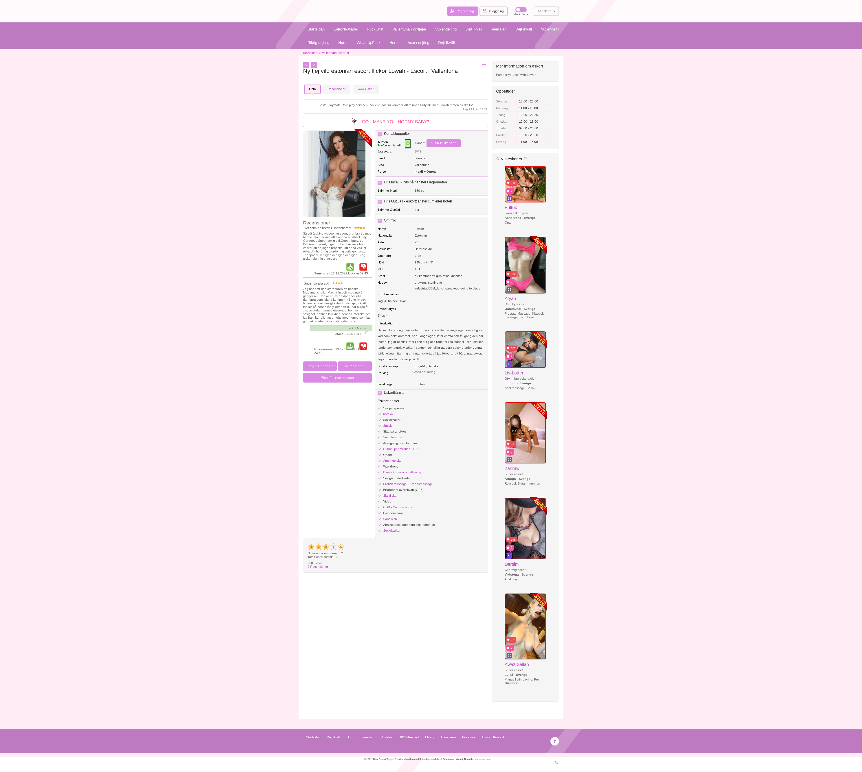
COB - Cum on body (397, 507)
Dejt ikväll (474, 29)
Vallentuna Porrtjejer (409, 29)
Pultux (511, 207)
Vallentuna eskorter (335, 52)
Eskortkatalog (346, 29)
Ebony (429, 737)
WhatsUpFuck (368, 43)
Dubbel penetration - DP (400, 449)
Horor (343, 43)
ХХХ (366, 89)
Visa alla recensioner (337, 378)
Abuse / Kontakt (493, 737)
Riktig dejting (318, 43)
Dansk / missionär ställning (402, 472)
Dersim (512, 564)
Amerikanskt (392, 460)
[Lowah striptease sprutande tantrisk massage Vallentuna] (337, 174)
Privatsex (387, 737)
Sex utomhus (392, 437)
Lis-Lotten (514, 372)
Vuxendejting (446, 29)
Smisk (387, 425)
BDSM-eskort (409, 737)
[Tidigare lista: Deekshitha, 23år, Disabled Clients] (306, 65)
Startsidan (316, 29)
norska (388, 414)
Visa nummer (443, 143)
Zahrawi (512, 468)
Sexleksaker (391, 530)
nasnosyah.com (482, 759)
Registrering (465, 11)
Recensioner (318, 566)
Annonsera (448, 737)
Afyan (510, 298)
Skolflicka (389, 495)
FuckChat (375, 29)
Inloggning (496, 11)
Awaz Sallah (517, 664)
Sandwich (390, 519)
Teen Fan (498, 29)
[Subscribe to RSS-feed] (555, 764)
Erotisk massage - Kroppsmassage (408, 484)
